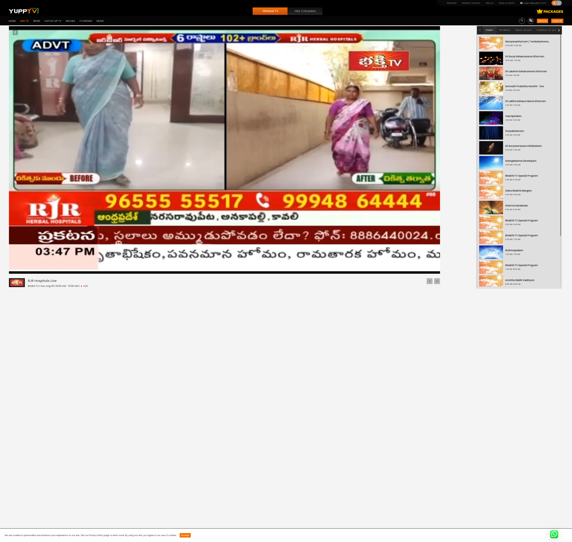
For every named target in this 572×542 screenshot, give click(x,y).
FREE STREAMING (305, 11)
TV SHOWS (85, 21)
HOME (12, 21)
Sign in (542, 21)
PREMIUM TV (270, 11)
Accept (185, 535)
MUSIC (100, 21)
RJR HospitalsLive (42, 280)
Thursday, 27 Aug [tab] (546, 30)
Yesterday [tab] (505, 30)
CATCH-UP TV (53, 21)
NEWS (36, 21)
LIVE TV (24, 21)
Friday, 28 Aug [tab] (523, 30)
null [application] (22, 271)
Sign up (557, 21)
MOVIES (70, 21)
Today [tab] (489, 30)
